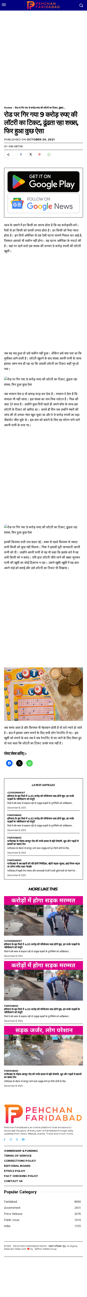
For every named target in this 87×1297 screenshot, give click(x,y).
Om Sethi (15, 146)
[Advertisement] (43, 55)
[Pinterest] (39, 155)
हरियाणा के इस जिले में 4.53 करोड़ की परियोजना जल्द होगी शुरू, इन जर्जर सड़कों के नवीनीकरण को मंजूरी (40, 797)
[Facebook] (21, 155)
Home (8, 107)
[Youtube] (23, 1140)
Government (16, 792)
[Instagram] (11, 1140)
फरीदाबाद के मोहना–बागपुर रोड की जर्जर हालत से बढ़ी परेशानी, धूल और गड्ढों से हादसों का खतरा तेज (43, 842)
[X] (30, 155)
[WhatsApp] (49, 155)
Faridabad (14, 815)
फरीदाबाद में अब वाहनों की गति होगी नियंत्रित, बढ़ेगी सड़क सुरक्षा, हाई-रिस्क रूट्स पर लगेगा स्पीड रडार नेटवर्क (43, 865)
